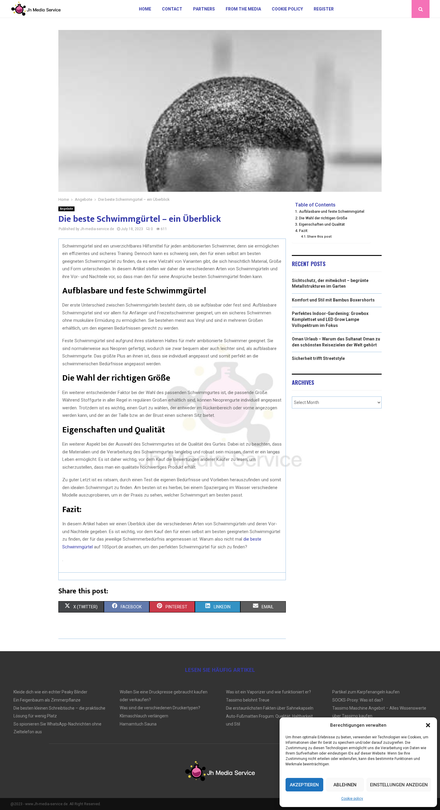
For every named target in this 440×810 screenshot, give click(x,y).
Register (324, 9)
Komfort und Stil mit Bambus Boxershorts (333, 300)
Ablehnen (344, 785)
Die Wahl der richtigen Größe (323, 218)
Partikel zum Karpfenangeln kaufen (366, 692)
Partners (204, 9)
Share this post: (319, 236)
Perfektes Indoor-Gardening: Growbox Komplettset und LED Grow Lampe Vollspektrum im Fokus (330, 319)
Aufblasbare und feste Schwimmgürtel (331, 211)
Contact (172, 9)
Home (145, 9)
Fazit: (303, 230)
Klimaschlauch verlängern (144, 716)
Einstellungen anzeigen (399, 785)
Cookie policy (352, 799)
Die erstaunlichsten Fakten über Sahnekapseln (269, 708)
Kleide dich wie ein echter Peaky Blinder (50, 692)
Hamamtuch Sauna (138, 724)
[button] (428, 725)
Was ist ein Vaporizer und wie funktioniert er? (268, 692)
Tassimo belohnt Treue (247, 700)
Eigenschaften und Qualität (322, 224)
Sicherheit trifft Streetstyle (318, 358)
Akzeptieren (304, 785)
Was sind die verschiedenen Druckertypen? (160, 707)
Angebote (66, 208)
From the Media (243, 9)
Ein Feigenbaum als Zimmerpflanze (47, 700)
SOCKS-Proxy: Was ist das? (357, 700)
